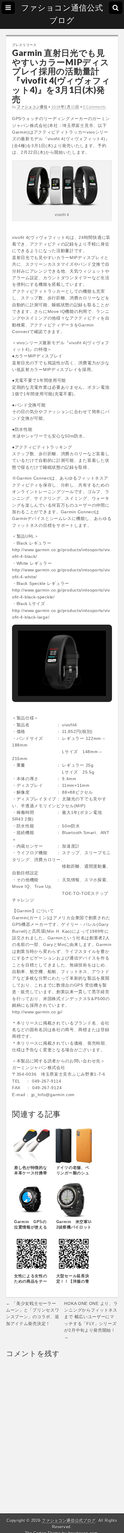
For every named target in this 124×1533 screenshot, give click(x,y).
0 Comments (94, 106)
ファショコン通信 (32, 106)
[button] (48, 679)
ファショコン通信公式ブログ (62, 14)
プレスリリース (24, 45)
